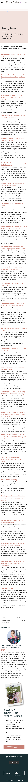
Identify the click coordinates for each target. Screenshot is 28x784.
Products (19, 766)
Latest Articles (9, 780)
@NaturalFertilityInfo (14, 757)
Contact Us (20, 780)
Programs (9, 766)
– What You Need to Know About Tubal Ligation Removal (13, 498)
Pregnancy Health (7, 588)
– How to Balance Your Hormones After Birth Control (12, 97)
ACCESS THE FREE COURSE (14, 747)
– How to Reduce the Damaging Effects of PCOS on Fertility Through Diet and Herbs (13, 437)
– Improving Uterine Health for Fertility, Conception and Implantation (12, 563)
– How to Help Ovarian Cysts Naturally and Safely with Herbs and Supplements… (13, 414)
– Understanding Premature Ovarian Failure (12, 459)
